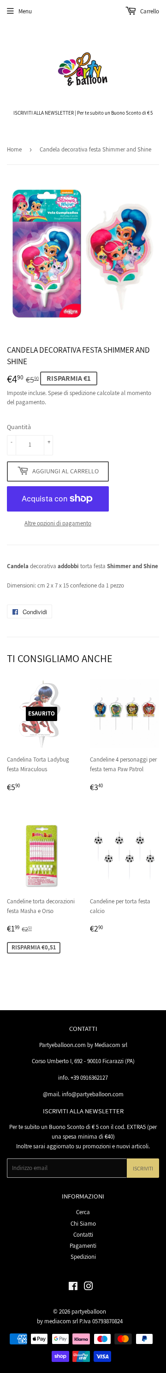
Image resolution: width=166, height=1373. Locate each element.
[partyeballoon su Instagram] (88, 1288)
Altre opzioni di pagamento (57, 523)
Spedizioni (83, 1257)
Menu (25, 11)
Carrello (149, 11)
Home (14, 149)
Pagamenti (83, 1246)
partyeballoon (88, 1311)
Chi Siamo (83, 1224)
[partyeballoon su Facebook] (73, 1288)
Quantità (19, 427)
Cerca (83, 1212)
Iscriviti (143, 1168)
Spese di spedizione (71, 393)
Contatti (83, 1235)
